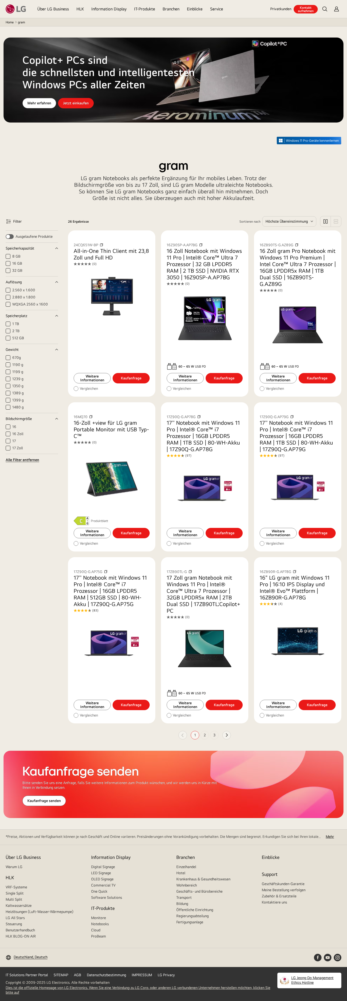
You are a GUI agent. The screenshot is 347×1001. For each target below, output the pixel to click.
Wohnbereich (186, 885)
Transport (184, 897)
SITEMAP (61, 975)
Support (270, 874)
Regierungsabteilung (192, 916)
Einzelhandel (186, 867)
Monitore (98, 918)
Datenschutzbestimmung (106, 975)
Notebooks (100, 924)
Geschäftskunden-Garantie (283, 884)
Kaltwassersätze (19, 905)
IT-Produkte (144, 8)
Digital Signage (103, 867)
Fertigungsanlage (189, 922)
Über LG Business (53, 8)
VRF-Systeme (16, 887)
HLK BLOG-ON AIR (21, 936)
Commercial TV (103, 885)
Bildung (182, 903)
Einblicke (195, 8)
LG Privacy (166, 975)
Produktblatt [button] (99, 521)
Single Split (15, 893)
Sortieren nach (249, 221)
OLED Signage (102, 879)
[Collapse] (32, 248)
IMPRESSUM (142, 975)
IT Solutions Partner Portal (27, 975)
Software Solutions (106, 897)
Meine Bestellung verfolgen (283, 890)
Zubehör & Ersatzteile (279, 896)
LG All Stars (15, 918)
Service (216, 8)
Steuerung (14, 924)
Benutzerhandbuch (20, 930)
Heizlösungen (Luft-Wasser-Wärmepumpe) (39, 911)
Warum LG (14, 867)
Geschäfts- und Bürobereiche (199, 891)
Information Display (109, 8)
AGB (77, 975)
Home (10, 22)
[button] (325, 9)
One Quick (99, 891)
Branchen (171, 8)
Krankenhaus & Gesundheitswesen (203, 879)
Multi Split (14, 899)
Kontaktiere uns (274, 902)
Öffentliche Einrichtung (194, 910)
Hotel (180, 873)
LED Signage (101, 873)
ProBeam (98, 936)
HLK (80, 8)
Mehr (330, 836)
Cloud (95, 930)
